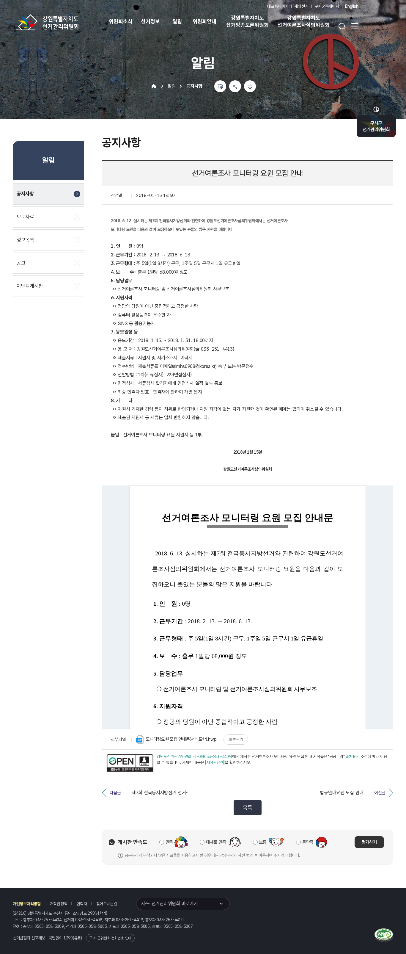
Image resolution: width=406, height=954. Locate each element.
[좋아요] (220, 86)
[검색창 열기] (341, 26)
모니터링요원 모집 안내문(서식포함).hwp (181, 739)
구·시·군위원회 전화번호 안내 (110, 938)
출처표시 (352, 756)
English (351, 6)
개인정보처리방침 (27, 903)
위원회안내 (204, 21)
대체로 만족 (216, 842)
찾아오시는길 (106, 903)
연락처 (81, 903)
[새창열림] (130, 763)
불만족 (308, 842)
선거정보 (150, 21)
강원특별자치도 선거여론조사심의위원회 (303, 21)
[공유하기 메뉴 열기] (235, 86)
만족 (169, 842)
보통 (263, 842)
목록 (247, 807)
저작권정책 (58, 903)
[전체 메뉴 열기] (354, 26)
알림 (177, 21)
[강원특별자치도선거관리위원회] (65, 22)
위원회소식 (120, 21)
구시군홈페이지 (326, 6)
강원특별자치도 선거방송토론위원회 (247, 21)
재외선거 (301, 6)
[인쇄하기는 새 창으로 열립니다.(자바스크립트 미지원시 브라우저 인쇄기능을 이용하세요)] (250, 86)
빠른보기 (236, 739)
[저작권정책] (215, 762)
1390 (68, 938)
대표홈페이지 (277, 6)
